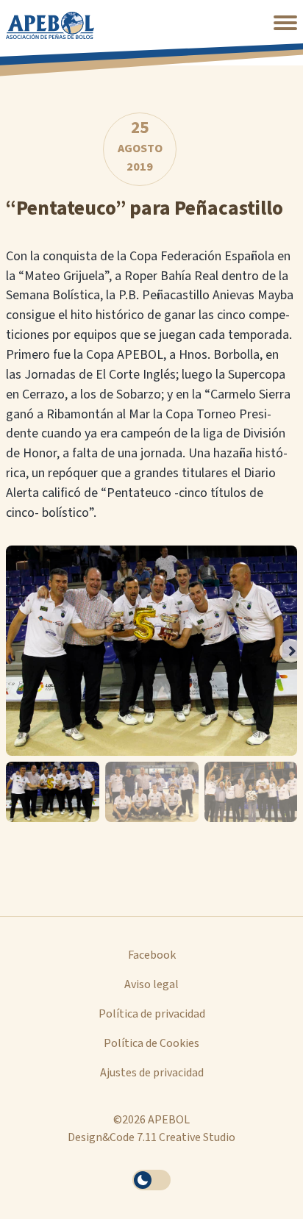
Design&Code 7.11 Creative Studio (151, 1137)
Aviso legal (151, 984)
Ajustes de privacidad (152, 1073)
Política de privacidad (152, 1014)
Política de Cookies (151, 1043)
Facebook (152, 955)
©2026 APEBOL (151, 1120)
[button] (285, 23)
